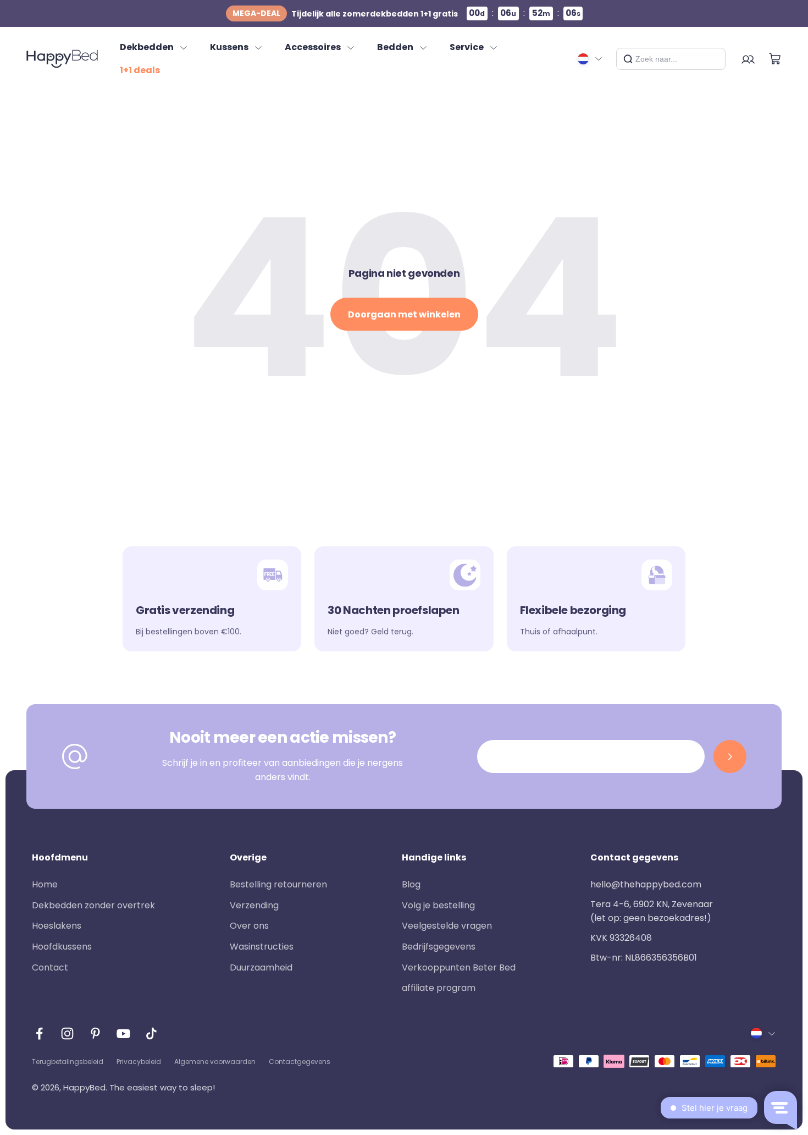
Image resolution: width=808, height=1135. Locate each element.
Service (467, 47)
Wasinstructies (262, 946)
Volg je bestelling (438, 905)
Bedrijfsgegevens (438, 946)
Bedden (395, 47)
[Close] (713, 58)
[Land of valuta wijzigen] (590, 58)
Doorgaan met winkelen (404, 314)
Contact (50, 967)
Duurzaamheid (261, 967)
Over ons (249, 925)
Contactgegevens (299, 1061)
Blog (411, 884)
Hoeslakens (56, 925)
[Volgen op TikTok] (151, 1033)
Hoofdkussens (62, 946)
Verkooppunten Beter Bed (459, 967)
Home (45, 884)
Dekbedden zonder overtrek (93, 905)
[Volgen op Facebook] (39, 1033)
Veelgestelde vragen (447, 925)
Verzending (254, 905)
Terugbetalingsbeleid (67, 1061)
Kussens (229, 47)
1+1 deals (140, 70)
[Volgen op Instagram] (67, 1033)
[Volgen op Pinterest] (95, 1033)
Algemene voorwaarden (215, 1061)
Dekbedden (147, 47)
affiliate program (438, 988)
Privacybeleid (139, 1061)
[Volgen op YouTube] (123, 1033)
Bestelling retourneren (278, 884)
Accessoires (313, 47)
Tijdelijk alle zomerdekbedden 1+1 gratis (345, 13)
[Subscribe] (729, 756)
